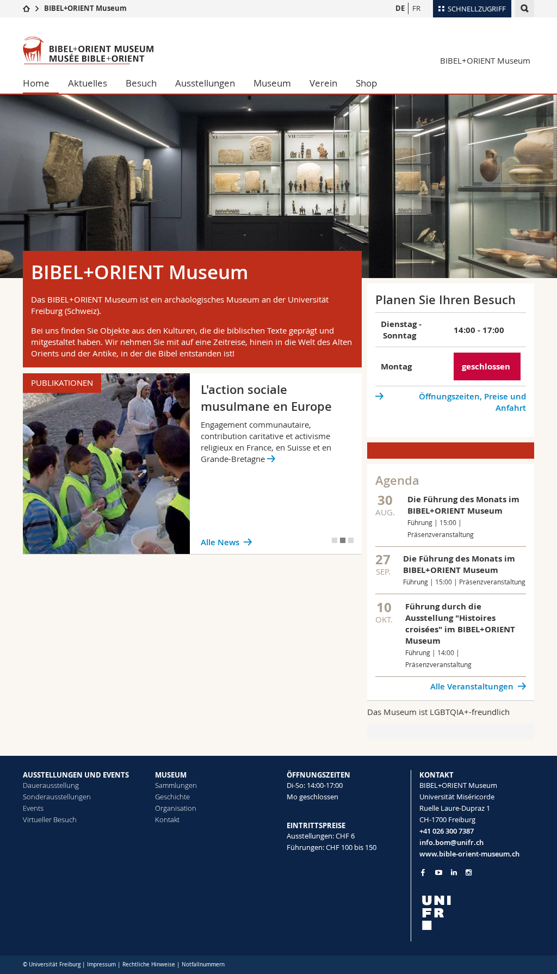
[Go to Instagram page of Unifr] (469, 872)
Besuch (141, 83)
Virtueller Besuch (50, 819)
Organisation (175, 808)
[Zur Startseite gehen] (26, 8)
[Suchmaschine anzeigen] (524, 8)
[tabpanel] (192, 463)
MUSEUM (171, 775)
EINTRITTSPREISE (316, 825)
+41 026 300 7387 (446, 831)
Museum (272, 83)
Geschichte (172, 797)
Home (36, 83)
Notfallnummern (203, 964)
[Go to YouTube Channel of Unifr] (438, 872)
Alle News (220, 542)
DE (400, 8)
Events (33, 808)
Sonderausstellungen (57, 797)
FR (416, 8)
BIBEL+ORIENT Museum (85, 8)
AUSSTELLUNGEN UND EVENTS (76, 775)
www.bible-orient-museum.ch (469, 854)
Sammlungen (176, 785)
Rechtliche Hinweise (148, 964)
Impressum (101, 964)
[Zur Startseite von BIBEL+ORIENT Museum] (88, 50)
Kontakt (167, 819)
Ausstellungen (205, 83)
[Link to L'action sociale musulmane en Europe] (192, 463)
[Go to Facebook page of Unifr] (422, 872)
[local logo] (477, 912)
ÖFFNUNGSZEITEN (318, 775)
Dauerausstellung (51, 785)
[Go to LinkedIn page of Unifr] (454, 872)
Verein (323, 83)
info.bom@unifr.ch (451, 842)
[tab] (334, 540)
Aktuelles (87, 83)
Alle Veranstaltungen (471, 686)
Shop (366, 83)
